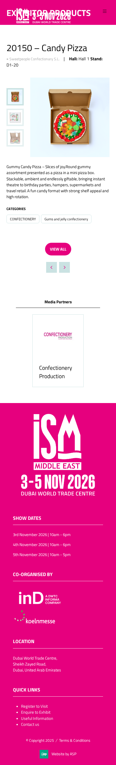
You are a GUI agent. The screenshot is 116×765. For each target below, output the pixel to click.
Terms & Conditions (74, 740)
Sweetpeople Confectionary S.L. (34, 58)
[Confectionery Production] (58, 351)
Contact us (30, 724)
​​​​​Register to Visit (34, 706)
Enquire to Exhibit (35, 712)
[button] (105, 11)
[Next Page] (64, 267)
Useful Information (37, 718)
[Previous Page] (51, 267)
